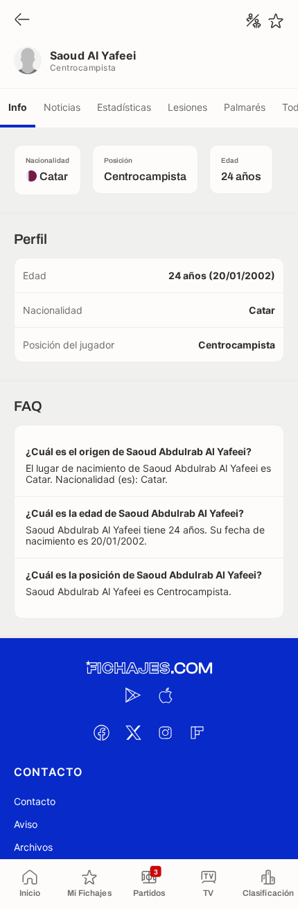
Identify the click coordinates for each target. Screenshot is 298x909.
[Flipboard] (196, 732)
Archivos (33, 847)
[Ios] (165, 695)
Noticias (62, 107)
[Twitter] (133, 732)
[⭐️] (276, 20)
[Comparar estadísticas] (253, 20)
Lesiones (187, 107)
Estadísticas (124, 107)
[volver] (22, 20)
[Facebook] (101, 732)
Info (17, 107)
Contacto (34, 801)
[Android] (133, 695)
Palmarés (244, 107)
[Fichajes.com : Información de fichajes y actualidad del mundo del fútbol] (149, 668)
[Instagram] (165, 732)
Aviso (25, 824)
